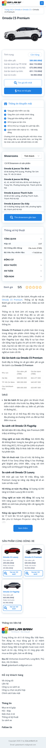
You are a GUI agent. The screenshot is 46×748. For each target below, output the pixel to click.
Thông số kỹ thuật (10, 717)
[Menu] (42, 3)
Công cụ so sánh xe (11, 687)
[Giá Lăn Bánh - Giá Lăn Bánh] (17, 3)
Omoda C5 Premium (12, 299)
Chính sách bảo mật (11, 693)
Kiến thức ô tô (8, 714)
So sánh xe (7, 720)
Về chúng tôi (7, 680)
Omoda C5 (27, 9)
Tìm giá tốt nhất (25, 83)
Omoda (18, 9)
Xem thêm (23, 528)
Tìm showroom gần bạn (25, 217)
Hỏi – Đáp (6, 710)
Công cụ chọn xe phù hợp (13, 690)
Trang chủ (9, 9)
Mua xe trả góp (24, 91)
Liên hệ (5, 683)
